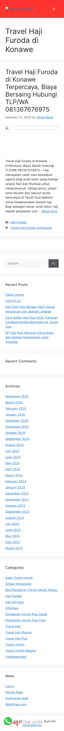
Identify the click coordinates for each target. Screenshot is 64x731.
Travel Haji (12, 626)
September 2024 (17, 439)
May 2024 (12, 463)
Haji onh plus (14, 602)
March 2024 (14, 475)
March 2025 (13, 402)
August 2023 (14, 518)
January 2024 (15, 487)
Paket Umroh (14, 295)
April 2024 (12, 469)
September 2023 (17, 512)
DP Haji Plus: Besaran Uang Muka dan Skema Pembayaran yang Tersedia (29, 337)
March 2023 (14, 548)
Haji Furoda (18, 222)
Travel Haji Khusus (18, 632)
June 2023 (13, 530)
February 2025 (15, 408)
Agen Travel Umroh (19, 578)
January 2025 (15, 414)
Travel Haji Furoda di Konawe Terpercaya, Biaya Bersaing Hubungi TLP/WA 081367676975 (31, 90)
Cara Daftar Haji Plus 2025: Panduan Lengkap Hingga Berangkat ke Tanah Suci (31, 322)
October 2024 (15, 433)
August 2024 (14, 445)
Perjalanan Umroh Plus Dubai (26, 614)
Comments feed (16, 698)
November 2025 (16, 396)
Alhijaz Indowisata (18, 584)
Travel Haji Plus (16, 638)
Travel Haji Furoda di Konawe (31, 228)
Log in (9, 686)
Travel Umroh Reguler (20, 650)
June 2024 (13, 457)
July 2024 (12, 451)
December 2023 (16, 493)
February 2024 (15, 481)
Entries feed (14, 692)
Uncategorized (15, 657)
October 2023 (15, 505)
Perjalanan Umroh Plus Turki (25, 620)
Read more (49, 211)
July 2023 (12, 524)
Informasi (11, 608)
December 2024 (16, 420)
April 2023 (12, 542)
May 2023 (12, 536)
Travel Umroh (15, 644)
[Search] (54, 263)
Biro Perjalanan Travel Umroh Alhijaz (31, 590)
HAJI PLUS (13, 301)
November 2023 (17, 499)
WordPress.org (15, 704)
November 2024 (17, 427)
